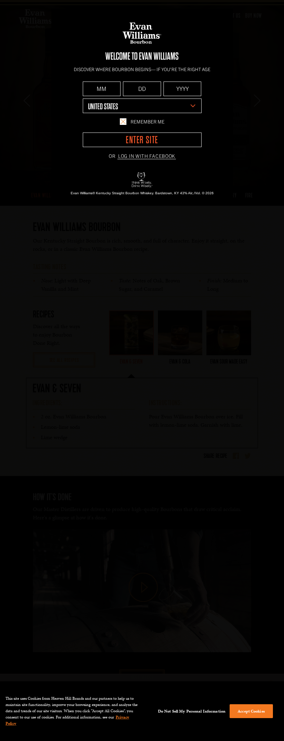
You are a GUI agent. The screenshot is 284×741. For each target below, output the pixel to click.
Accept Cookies (251, 711)
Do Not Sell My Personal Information (191, 711)
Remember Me (148, 121)
